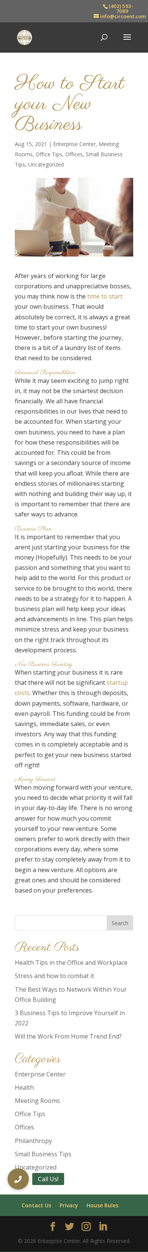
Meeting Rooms (37, 1100)
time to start (105, 296)
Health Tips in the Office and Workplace (71, 962)
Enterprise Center (74, 144)
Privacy (69, 1205)
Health (24, 1087)
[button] (18, 1179)
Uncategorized (46, 164)
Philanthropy (33, 1141)
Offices (74, 154)
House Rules (102, 1205)
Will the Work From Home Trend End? (68, 1036)
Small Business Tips (43, 1154)
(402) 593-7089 (121, 8)
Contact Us (36, 1205)
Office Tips (49, 154)
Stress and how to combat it (54, 976)
